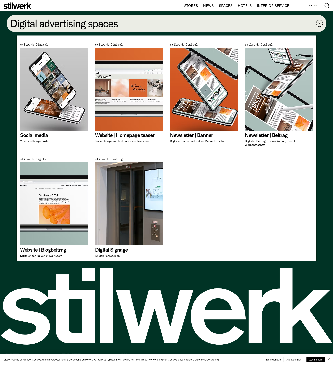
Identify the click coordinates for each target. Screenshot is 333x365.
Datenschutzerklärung (207, 359)
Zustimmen (315, 359)
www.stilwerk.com (138, 141)
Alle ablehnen (294, 359)
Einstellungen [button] (273, 359)
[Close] (329, 359)
